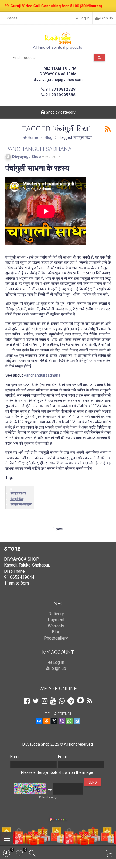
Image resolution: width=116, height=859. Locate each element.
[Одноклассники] (46, 721)
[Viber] (62, 721)
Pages (12, 18)
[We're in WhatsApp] (62, 701)
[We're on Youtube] (53, 701)
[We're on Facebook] (27, 701)
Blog (56, 631)
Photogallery (56, 638)
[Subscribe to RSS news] (89, 701)
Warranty (56, 625)
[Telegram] (77, 721)
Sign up (106, 18)
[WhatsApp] (69, 721)
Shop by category (60, 112)
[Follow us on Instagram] (44, 701)
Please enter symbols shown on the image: (57, 772)
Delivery (56, 613)
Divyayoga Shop (26, 156)
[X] (54, 721)
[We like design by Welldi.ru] (51, 820)
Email (62, 757)
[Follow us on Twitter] (35, 701)
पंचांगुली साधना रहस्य (21, 504)
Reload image (48, 797)
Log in (84, 18)
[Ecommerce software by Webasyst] (60, 819)
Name (15, 757)
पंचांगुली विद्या (17, 499)
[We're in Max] (80, 701)
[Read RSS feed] (108, 129)
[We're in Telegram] (70, 701)
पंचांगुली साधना (18, 493)
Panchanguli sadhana (42, 375)
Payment (56, 619)
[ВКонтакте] (39, 721)
